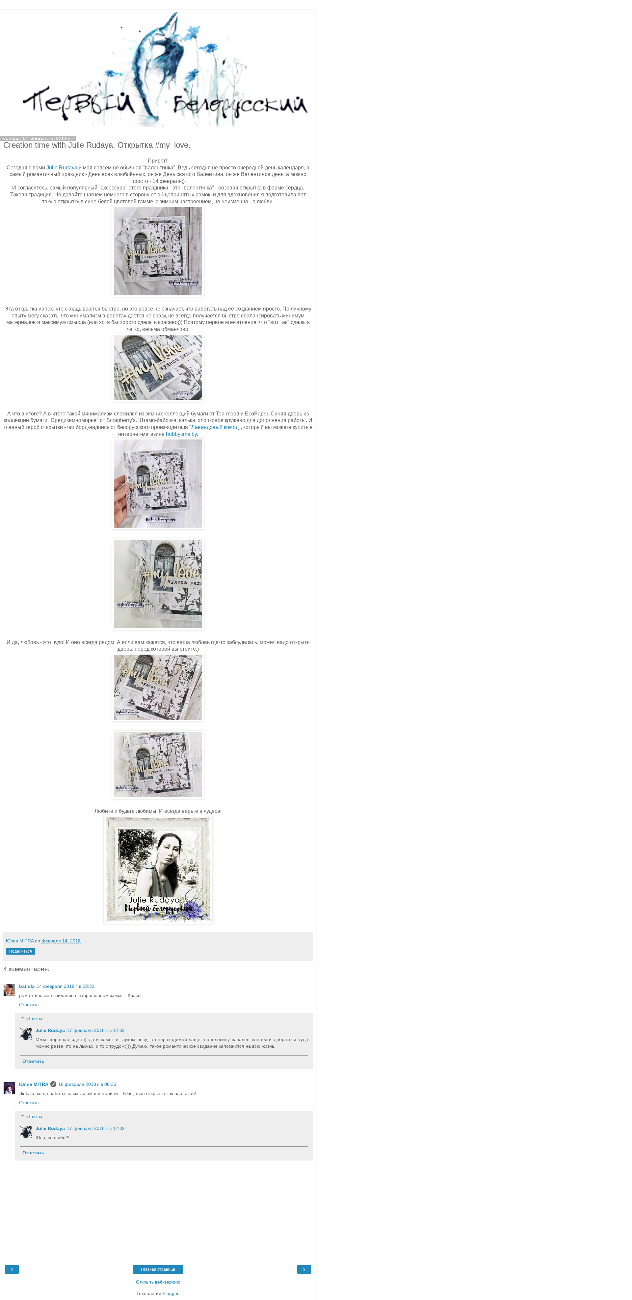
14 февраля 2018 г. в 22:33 (65, 986)
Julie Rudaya (61, 167)
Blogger (170, 1293)
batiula (27, 986)
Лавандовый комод (215, 427)
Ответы (34, 1018)
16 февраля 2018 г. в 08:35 (87, 1084)
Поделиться (20, 951)
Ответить (29, 1004)
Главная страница (158, 1269)
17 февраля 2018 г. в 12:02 (96, 1030)
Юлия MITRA (33, 1084)
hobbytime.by (181, 434)
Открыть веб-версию (158, 1282)
